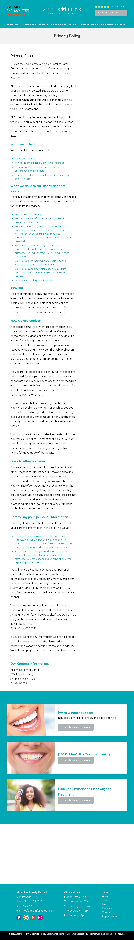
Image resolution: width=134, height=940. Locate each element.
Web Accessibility (80, 934)
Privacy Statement (48, 934)
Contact (122, 24)
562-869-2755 (18, 10)
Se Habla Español (16, 14)
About (18, 24)
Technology (45, 24)
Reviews (95, 24)
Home (10, 24)
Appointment (110, 916)
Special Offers (81, 24)
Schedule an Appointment (75, 727)
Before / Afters (62, 24)
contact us (38, 562)
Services (30, 24)
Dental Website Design (100, 934)
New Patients (108, 24)
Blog (105, 904)
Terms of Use (64, 934)
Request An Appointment (108, 12)
